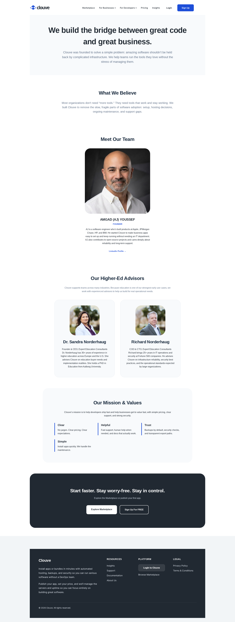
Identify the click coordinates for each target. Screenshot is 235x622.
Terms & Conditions (183, 570)
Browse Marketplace (148, 574)
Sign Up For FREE (134, 509)
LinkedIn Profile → (117, 251)
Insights (156, 8)
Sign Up (185, 8)
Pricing (144, 8)
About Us (111, 580)
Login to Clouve (151, 567)
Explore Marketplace (101, 509)
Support (111, 570)
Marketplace (88, 8)
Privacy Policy (180, 565)
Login (169, 8)
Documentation (115, 575)
